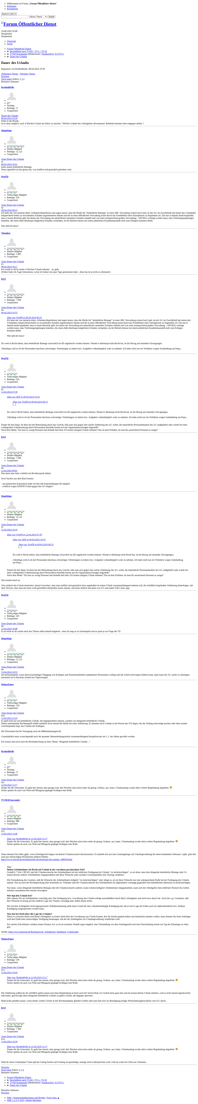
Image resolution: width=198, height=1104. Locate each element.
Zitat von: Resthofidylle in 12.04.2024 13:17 (27, 838)
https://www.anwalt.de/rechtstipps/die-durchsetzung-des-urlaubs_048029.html (36, 859)
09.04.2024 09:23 (9, 210)
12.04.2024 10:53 (9, 672)
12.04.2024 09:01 (9, 470)
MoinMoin (6, 130)
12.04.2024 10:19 (9, 530)
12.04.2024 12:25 (9, 718)
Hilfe (9, 1097)
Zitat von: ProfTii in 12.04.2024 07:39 (24, 534)
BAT (3, 279)
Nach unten (6, 79)
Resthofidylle (7, 87)
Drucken (5, 76)
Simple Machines (33, 1100)
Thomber (5, 233)
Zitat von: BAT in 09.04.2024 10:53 (23, 397)
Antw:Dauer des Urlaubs (12, 159)
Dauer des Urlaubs (9, 115)
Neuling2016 (48, 54)
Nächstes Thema (27, 74)
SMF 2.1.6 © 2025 (15, 1100)
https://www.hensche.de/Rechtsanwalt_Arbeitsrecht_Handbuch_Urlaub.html (43, 932)
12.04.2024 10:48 (9, 628)
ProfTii (4, 176)
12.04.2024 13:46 (9, 834)
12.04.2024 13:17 (9, 785)
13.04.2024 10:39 (9, 1041)
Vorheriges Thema (9, 74)
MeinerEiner (7, 684)
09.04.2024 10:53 (9, 312)
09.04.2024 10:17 (9, 266)
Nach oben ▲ (53, 1097)
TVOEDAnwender (10, 800)
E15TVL (59, 54)
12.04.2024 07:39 (9, 392)
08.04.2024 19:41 (9, 164)
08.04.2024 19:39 (9, 118)
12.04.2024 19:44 (9, 972)
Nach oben (6, 1070)
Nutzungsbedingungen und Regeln (29, 1097)
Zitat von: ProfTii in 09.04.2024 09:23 (24, 317)
